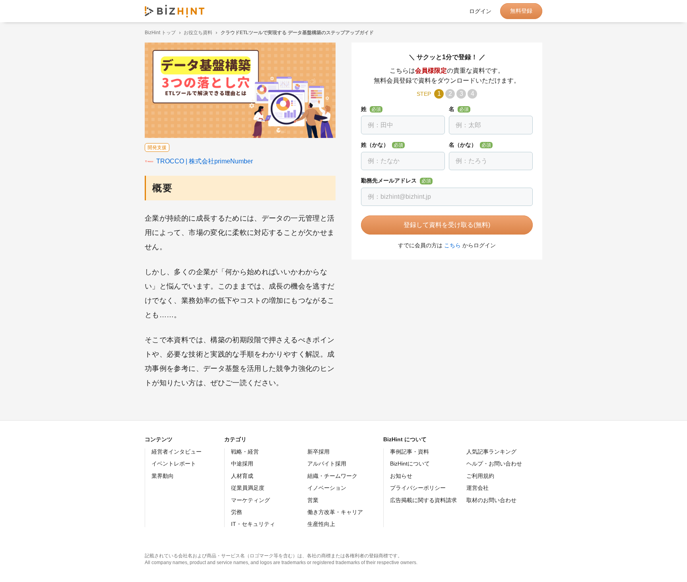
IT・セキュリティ (253, 524)
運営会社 (477, 488)
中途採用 (242, 463)
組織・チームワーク (332, 476)
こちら (452, 245)
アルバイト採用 (326, 463)
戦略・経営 (245, 451)
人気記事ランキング (491, 451)
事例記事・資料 (409, 451)
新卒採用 (318, 451)
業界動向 (162, 476)
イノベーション (326, 488)
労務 (236, 512)
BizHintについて (410, 463)
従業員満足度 (247, 488)
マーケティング (250, 500)
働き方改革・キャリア (335, 512)
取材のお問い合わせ (491, 500)
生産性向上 (321, 524)
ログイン (480, 11)
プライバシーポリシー (418, 488)
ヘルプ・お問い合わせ (494, 463)
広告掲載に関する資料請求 (423, 500)
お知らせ (401, 476)
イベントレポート (173, 463)
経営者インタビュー (176, 451)
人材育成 (242, 476)
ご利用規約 (480, 476)
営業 (312, 500)
